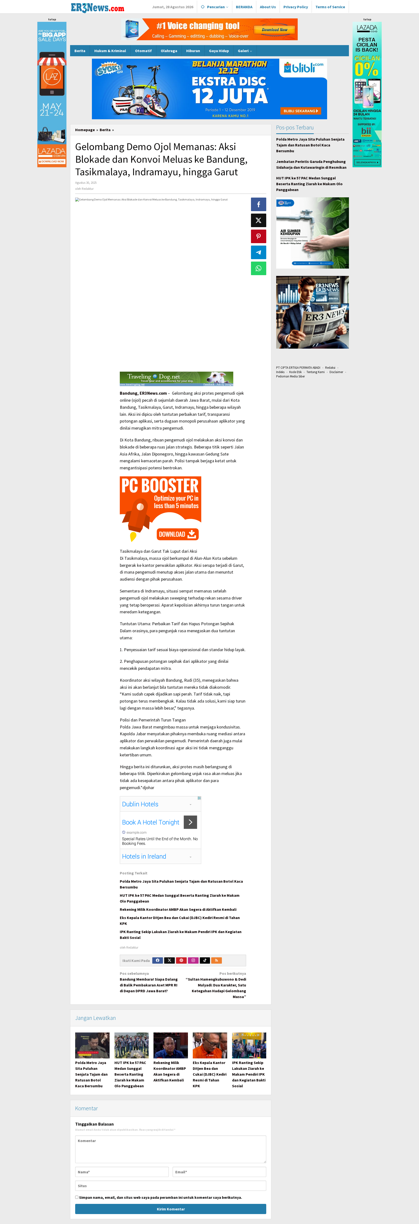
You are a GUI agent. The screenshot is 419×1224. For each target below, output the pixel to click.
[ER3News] (97, 7)
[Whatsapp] (258, 268)
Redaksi (330, 368)
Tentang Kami (315, 372)
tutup (52, 19)
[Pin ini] (258, 236)
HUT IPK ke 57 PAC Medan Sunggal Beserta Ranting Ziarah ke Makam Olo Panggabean (130, 1074)
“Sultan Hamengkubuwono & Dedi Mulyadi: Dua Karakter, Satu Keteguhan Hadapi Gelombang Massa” (216, 985)
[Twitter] (169, 960)
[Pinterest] (181, 960)
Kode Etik (295, 372)
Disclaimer (336, 372)
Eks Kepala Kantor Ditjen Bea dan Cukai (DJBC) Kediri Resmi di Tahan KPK (209, 1074)
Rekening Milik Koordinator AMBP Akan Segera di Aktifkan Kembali (178, 909)
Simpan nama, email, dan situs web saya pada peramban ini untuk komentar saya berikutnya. (160, 1197)
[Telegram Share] (258, 252)
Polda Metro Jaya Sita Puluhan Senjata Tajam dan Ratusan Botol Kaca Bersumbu (91, 1074)
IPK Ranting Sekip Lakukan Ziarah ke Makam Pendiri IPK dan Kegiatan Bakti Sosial (249, 1074)
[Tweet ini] (258, 220)
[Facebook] (157, 960)
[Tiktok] (205, 960)
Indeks (280, 372)
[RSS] (216, 960)
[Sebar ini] (258, 204)
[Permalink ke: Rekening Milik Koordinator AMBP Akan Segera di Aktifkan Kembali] (170, 1045)
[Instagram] (193, 960)
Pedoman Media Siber (290, 376)
